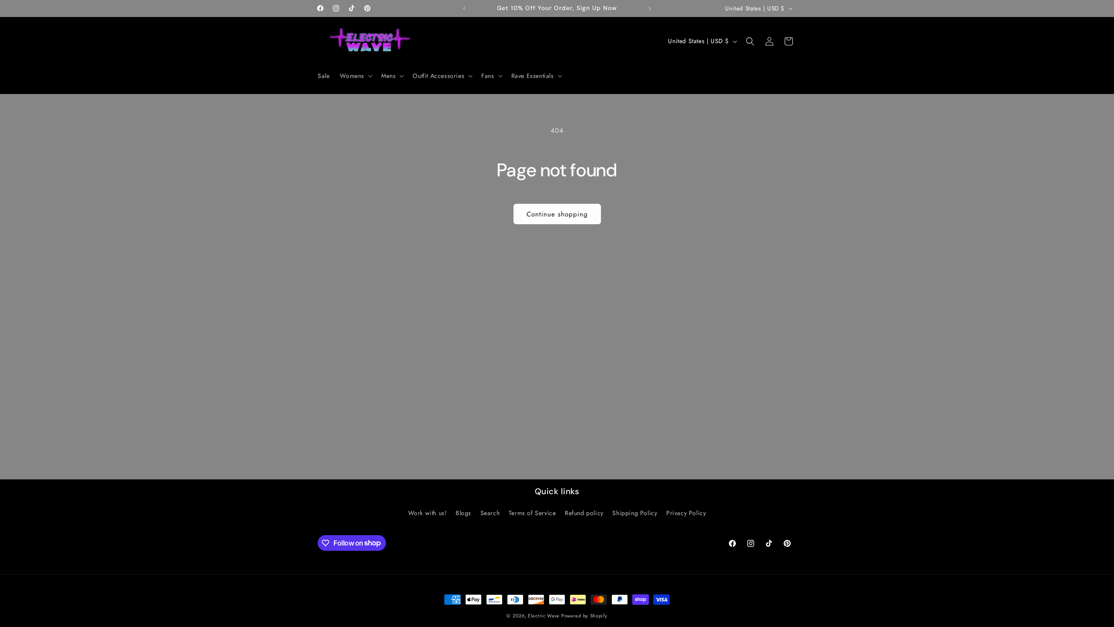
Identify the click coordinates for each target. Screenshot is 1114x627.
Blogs (463, 513)
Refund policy (584, 513)
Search (490, 513)
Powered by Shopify (584, 615)
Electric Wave (544, 615)
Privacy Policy (686, 513)
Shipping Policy (634, 513)
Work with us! (427, 513)
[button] (355, 76)
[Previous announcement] (464, 8)
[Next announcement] (649, 8)
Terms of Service (532, 513)
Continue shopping (557, 214)
